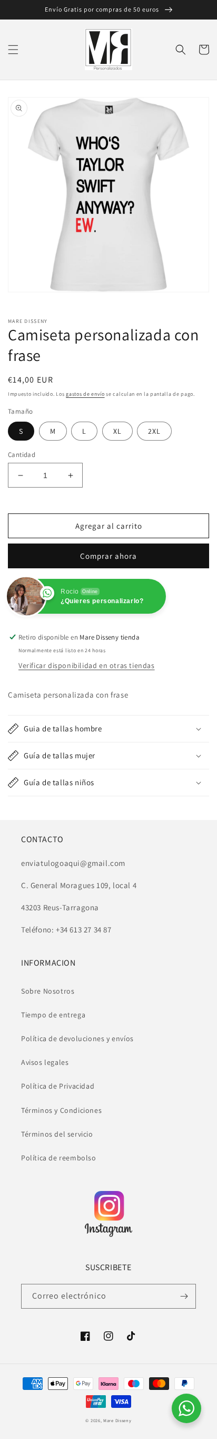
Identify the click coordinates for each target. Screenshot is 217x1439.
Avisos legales (44, 1062)
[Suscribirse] (183, 1296)
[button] (13, 49)
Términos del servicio (57, 1134)
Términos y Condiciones (61, 1110)
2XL (154, 431)
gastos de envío (85, 393)
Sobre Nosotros (47, 991)
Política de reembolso (58, 1157)
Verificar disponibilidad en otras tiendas (86, 665)
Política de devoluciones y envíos (77, 1038)
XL (117, 431)
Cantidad (21, 454)
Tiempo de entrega (53, 1014)
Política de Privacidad (57, 1086)
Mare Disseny (117, 1420)
